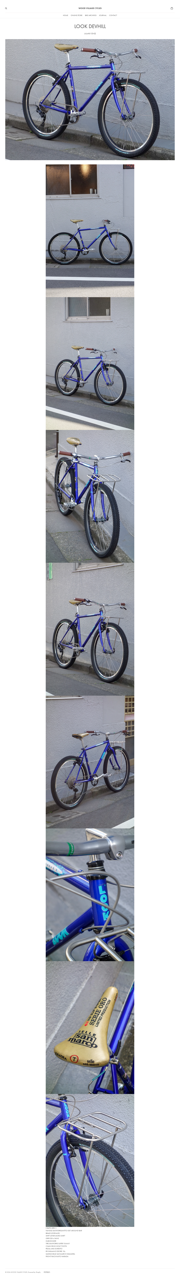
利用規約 (47, 1272)
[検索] (6, 8)
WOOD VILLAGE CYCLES (19, 1272)
